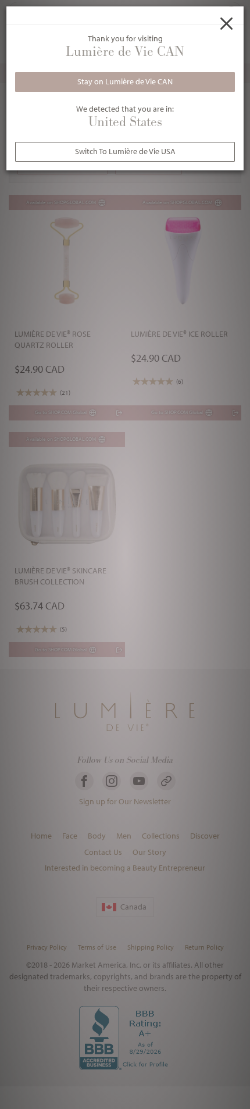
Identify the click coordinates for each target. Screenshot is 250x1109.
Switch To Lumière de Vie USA (125, 151)
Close (227, 23)
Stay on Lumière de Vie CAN (125, 81)
